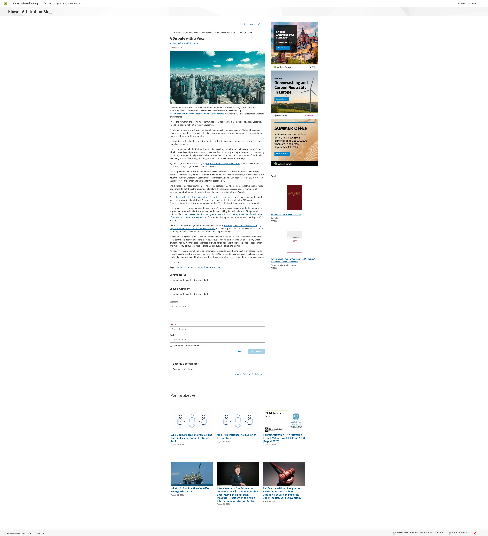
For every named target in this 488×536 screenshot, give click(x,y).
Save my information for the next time (188, 346)
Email (173, 335)
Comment (174, 302)
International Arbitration (208, 267)
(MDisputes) (192, 43)
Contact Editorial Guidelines (248, 374)
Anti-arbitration (192, 32)
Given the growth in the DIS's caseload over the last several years (200, 197)
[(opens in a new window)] (197, 114)
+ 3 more (248, 32)
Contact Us (39, 533)
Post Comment (256, 351)
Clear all (240, 351)
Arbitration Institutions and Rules (228, 32)
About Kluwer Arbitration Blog (19, 533)
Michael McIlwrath (178, 43)
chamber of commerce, (185, 267)
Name (173, 325)
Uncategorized (176, 32)
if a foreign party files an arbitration (240, 225)
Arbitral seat (207, 32)
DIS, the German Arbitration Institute (223, 163)
